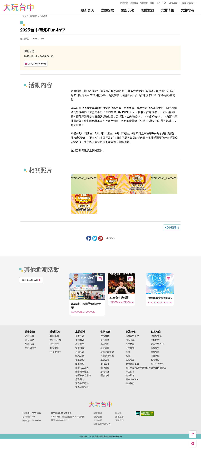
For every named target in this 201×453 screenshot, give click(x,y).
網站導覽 (124, 2)
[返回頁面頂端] (192, 434)
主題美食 (104, 359)
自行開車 (130, 340)
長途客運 (130, 359)
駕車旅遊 (130, 375)
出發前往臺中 (132, 336)
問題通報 (174, 227)
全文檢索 (134, 2)
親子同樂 (79, 344)
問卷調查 (155, 355)
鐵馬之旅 (79, 355)
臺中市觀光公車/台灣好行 (138, 367)
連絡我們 (119, 420)
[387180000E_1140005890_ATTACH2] (164, 184)
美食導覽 (104, 340)
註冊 (152, 2)
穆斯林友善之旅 (83, 375)
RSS (165, 2)
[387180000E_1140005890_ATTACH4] (110, 184)
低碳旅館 (104, 344)
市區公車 (130, 371)
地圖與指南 (156, 336)
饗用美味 (104, 363)
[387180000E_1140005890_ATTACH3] (137, 184)
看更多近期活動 (30, 280)
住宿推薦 (104, 336)
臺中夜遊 (79, 336)
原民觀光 (79, 379)
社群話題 (29, 344)
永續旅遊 (79, 340)
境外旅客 (144, 2)
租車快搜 (130, 383)
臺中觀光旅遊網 (19, 7)
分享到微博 (100, 238)
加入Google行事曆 (37, 63)
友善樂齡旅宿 (107, 352)
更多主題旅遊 (82, 383)
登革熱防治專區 (158, 367)
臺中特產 (104, 367)
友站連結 (155, 359)
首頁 (24, 16)
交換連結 (98, 420)
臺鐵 (128, 352)
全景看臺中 (55, 352)
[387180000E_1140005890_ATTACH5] (84, 184)
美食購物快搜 (107, 355)
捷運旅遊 (79, 359)
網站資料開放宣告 (102, 423)
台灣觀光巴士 (132, 363)
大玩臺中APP (157, 344)
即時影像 (54, 336)
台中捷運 (130, 348)
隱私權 (118, 412)
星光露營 (104, 348)
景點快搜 (54, 344)
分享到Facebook (88, 238)
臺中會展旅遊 (82, 371)
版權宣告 (119, 416)
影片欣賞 (155, 348)
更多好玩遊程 (82, 387)
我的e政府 (138, 413)
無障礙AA (147, 413)
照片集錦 (155, 352)
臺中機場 (130, 344)
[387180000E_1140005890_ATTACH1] (84, 204)
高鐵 (128, 355)
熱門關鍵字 (30, 348)
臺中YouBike (132, 379)
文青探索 (79, 348)
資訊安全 (98, 416)
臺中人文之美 (82, 367)
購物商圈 (104, 371)
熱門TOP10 (55, 340)
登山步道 (79, 352)
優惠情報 (104, 375)
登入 (158, 2)
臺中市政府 (100, 404)
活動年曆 (44, 16)
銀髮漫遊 (79, 363)
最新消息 (29, 340)
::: (117, 2)
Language (173, 2)
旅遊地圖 (54, 348)
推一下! (94, 238)
